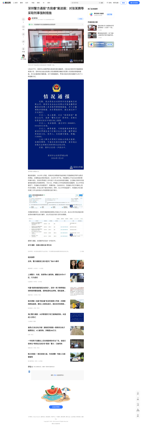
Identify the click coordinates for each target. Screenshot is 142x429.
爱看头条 (30, 347)
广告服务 (58, 416)
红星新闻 (30, 281)
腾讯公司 (54, 423)
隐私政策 (48, 416)
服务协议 (43, 416)
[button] (109, 14)
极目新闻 (30, 308)
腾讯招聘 (63, 416)
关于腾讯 (30, 416)
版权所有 (58, 423)
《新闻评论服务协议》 (50, 366)
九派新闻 (30, 321)
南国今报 (30, 294)
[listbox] (56, 309)
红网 (29, 334)
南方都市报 (31, 361)
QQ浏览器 (73, 416)
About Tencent (36, 416)
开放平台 (53, 416)
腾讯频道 (78, 416)
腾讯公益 (68, 416)
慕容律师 (30, 268)
